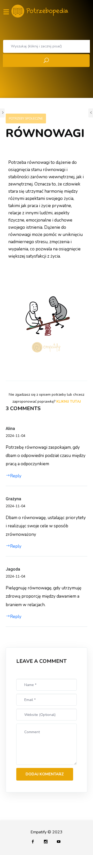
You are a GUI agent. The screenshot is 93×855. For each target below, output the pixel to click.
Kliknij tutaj (68, 401)
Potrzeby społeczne (26, 118)
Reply (15, 476)
